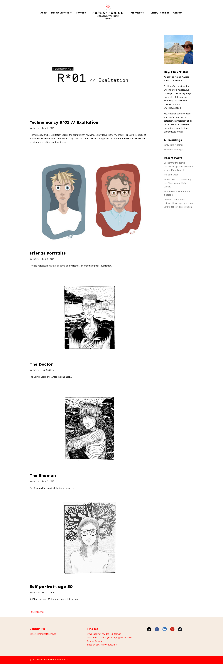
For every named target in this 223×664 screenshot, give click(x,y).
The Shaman (43, 475)
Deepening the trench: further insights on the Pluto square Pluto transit (178, 166)
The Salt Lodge (171, 174)
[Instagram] (149, 629)
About (44, 13)
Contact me (111, 644)
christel (36, 128)
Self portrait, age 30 (51, 586)
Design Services (60, 13)
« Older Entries (37, 612)
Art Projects (137, 13)
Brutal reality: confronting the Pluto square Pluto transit (177, 183)
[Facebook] (157, 629)
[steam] (180, 629)
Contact (177, 13)
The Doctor (41, 364)
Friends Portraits (48, 253)
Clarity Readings (160, 13)
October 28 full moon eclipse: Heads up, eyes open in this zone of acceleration (178, 203)
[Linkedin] (164, 629)
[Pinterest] (172, 629)
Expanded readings (173, 149)
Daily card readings (173, 145)
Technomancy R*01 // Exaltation (64, 122)
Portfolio (81, 13)
